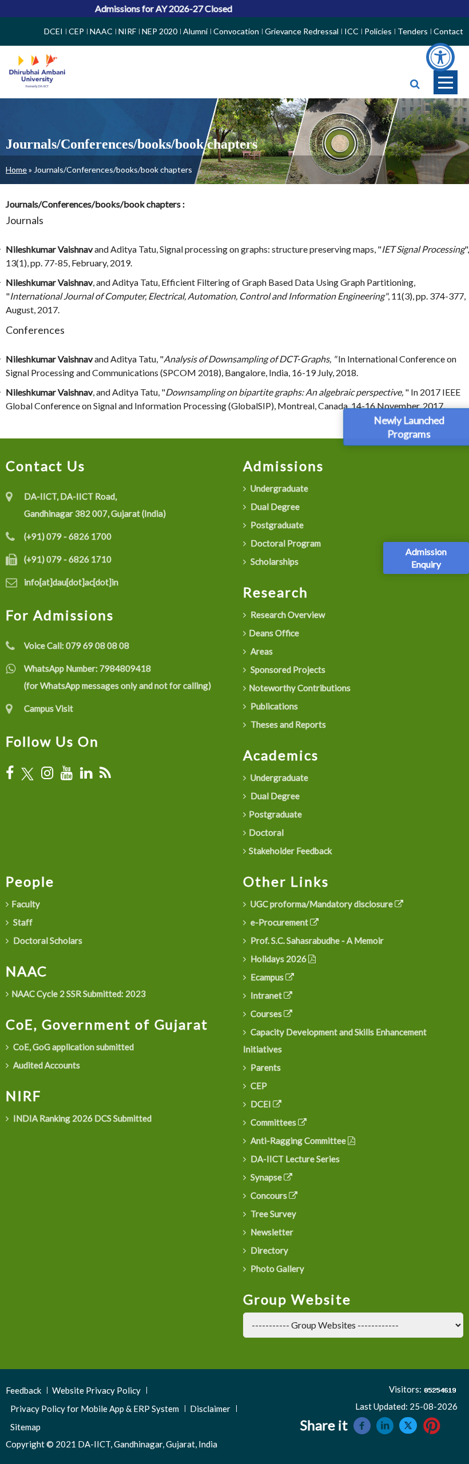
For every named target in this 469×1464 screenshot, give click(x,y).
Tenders (413, 31)
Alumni (195, 31)
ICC (351, 31)
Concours (269, 1195)
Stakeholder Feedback (290, 850)
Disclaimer (210, 1408)
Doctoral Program (285, 543)
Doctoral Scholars (46, 940)
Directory (268, 1250)
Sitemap (25, 1427)
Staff (22, 922)
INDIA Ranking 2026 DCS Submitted (81, 1118)
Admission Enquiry (426, 557)
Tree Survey (272, 1213)
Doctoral (266, 832)
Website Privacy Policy (96, 1390)
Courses (266, 1013)
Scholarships (274, 561)
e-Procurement (279, 922)
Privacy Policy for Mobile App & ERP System (94, 1408)
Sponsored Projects (287, 669)
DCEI (53, 31)
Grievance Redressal (302, 31)
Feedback (23, 1390)
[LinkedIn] (86, 772)
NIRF (127, 31)
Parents (265, 1067)
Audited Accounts (45, 1065)
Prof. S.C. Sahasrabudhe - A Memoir (316, 940)
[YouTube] (67, 772)
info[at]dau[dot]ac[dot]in (71, 582)
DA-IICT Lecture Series (294, 1159)
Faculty (25, 904)
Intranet (266, 995)
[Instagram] (47, 772)
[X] (27, 772)
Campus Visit (48, 708)
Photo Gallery (276, 1268)
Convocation (236, 31)
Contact (448, 31)
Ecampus (267, 977)
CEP (76, 31)
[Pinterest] (431, 1424)
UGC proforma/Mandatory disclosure (322, 904)
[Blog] (105, 772)
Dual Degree (274, 506)
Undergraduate (278, 488)
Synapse (266, 1177)
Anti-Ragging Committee (298, 1140)
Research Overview (287, 614)
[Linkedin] (385, 1424)
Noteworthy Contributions (300, 688)
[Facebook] (10, 772)
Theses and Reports (287, 724)
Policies (378, 31)
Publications (273, 706)
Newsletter (271, 1232)
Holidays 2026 (278, 959)
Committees (273, 1122)
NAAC (101, 31)
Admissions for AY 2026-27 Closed (147, 8)
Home (16, 169)
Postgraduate (276, 525)
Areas (261, 651)
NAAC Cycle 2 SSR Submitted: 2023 (78, 993)
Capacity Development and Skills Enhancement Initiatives (335, 1040)
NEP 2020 (159, 31)
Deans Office (274, 633)
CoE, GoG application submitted (72, 1047)
